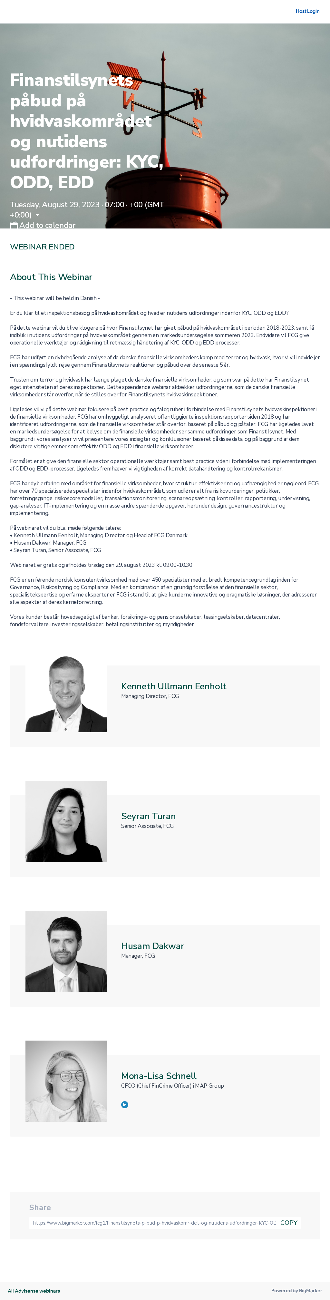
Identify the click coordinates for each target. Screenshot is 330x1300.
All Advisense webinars (34, 1291)
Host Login (308, 11)
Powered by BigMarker (296, 1290)
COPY (288, 1222)
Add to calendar (46, 225)
